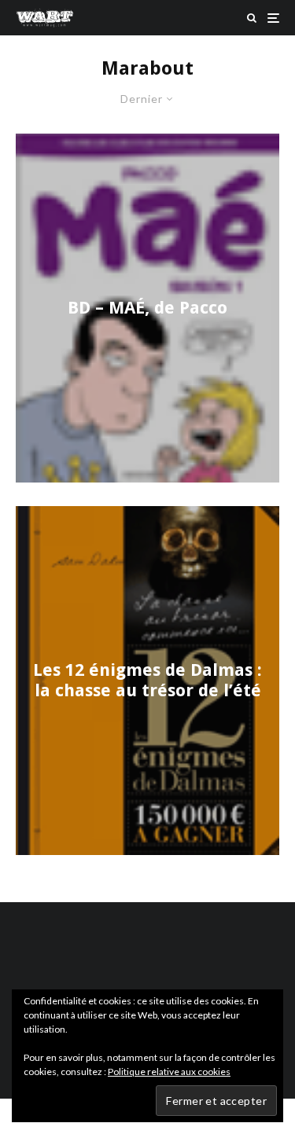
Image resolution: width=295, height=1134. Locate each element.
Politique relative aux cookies (169, 1071)
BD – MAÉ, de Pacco (147, 307)
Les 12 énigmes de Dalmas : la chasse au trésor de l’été (147, 680)
